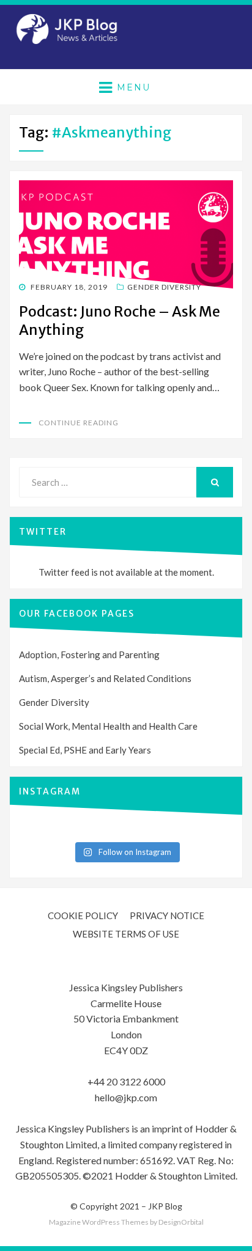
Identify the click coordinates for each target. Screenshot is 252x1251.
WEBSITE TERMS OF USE (126, 933)
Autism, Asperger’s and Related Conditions (105, 678)
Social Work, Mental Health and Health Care (108, 726)
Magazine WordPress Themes (99, 1222)
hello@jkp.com (126, 1097)
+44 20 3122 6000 (126, 1081)
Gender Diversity (164, 287)
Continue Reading (79, 422)
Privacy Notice (167, 915)
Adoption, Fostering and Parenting (89, 654)
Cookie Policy (83, 915)
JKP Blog (165, 1206)
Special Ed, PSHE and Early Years (85, 749)
